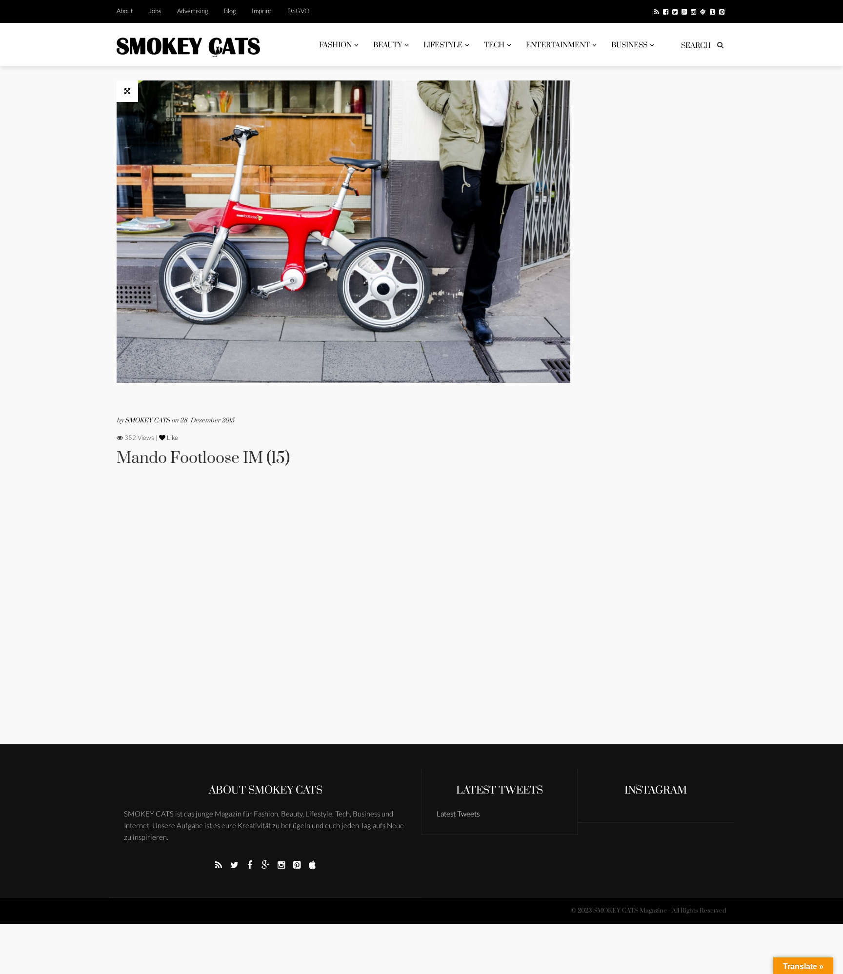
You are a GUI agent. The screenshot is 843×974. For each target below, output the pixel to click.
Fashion (335, 45)
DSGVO (298, 11)
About (125, 11)
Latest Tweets (499, 790)
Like (171, 437)
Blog (230, 11)
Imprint (262, 11)
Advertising (192, 11)
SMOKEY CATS (148, 420)
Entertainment (558, 45)
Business (629, 45)
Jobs (155, 11)
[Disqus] (343, 619)
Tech (494, 45)
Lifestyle (442, 45)
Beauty (387, 45)
